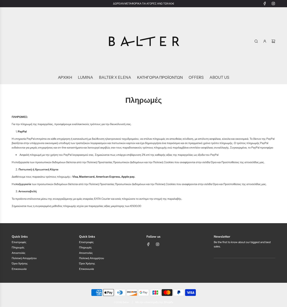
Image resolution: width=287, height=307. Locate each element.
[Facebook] (264, 3)
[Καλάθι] (273, 41)
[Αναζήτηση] (256, 41)
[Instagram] (273, 3)
